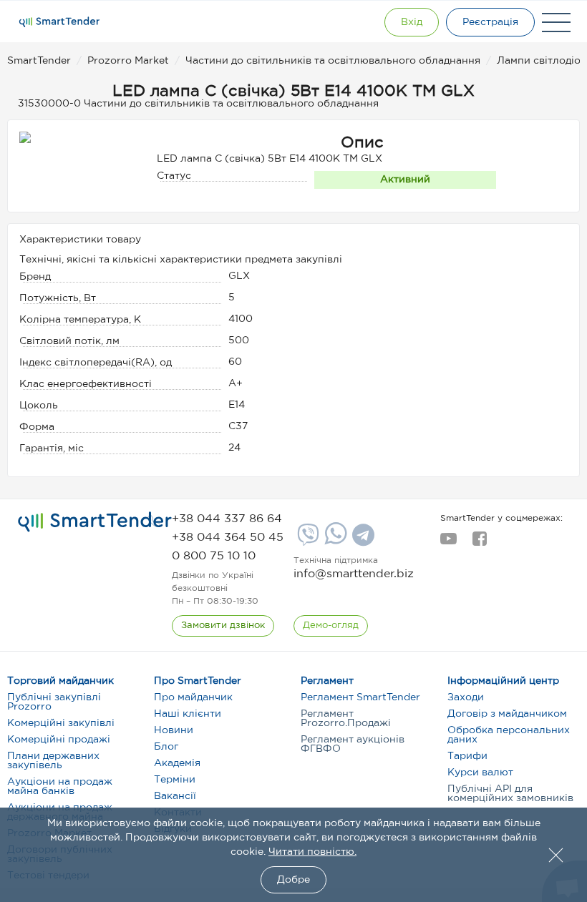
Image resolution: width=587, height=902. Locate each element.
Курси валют (480, 772)
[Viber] (306, 540)
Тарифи (467, 756)
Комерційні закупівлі (61, 723)
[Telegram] (361, 540)
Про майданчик (193, 697)
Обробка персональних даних (508, 735)
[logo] (94, 522)
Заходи (465, 697)
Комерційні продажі (58, 739)
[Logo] (59, 22)
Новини (173, 730)
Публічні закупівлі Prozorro (54, 702)
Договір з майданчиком (507, 714)
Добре (293, 880)
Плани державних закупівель (53, 761)
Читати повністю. (312, 852)
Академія (177, 763)
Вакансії (175, 796)
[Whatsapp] (334, 541)
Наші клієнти (187, 714)
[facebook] (479, 543)
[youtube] (448, 543)
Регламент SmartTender (360, 697)
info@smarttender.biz (354, 574)
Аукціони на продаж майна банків (59, 786)
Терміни (174, 779)
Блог (166, 746)
